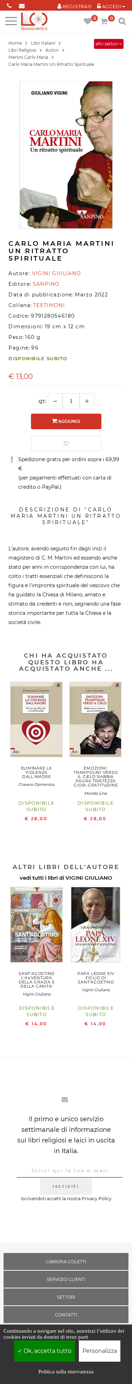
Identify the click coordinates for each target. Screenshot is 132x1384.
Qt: (42, 401)
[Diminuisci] (55, 401)
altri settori (107, 43)
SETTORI (66, 1297)
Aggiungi (68, 421)
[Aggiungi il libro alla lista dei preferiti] (66, 443)
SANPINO (46, 284)
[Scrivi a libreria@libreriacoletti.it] (21, 4)
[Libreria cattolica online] (34, 21)
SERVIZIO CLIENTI (66, 1279)
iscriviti (66, 1186)
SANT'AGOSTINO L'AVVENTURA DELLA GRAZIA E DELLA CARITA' (37, 980)
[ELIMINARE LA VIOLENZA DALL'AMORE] (36, 721)
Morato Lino (95, 793)
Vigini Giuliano (37, 994)
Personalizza (99, 1351)
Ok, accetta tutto (46, 1351)
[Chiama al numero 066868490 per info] (9, 4)
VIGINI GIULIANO (88, 877)
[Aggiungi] (87, 401)
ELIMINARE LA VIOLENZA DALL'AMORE (36, 772)
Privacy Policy (97, 1198)
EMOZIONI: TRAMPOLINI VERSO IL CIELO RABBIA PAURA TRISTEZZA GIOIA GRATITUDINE (96, 777)
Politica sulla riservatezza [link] (66, 1371)
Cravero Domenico (36, 784)
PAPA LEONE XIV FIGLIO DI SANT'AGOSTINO (95, 978)
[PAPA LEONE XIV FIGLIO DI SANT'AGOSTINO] (96, 926)
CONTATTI (66, 1314)
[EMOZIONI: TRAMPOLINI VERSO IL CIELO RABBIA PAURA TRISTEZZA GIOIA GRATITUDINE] (96, 721)
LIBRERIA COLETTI (66, 1261)
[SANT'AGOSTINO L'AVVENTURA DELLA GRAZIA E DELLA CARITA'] (36, 926)
